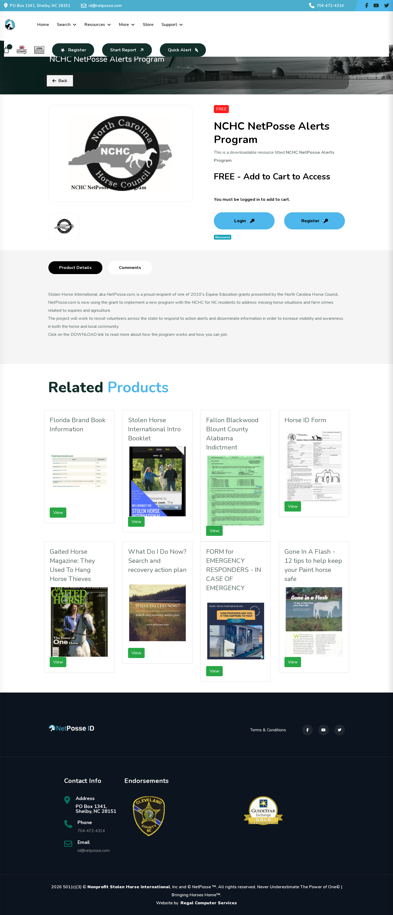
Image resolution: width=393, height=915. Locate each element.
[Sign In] (39, 50)
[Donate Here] (21, 50)
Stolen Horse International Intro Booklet (154, 429)
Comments (130, 268)
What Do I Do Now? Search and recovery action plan (157, 560)
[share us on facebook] (366, 5)
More (124, 25)
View (58, 513)
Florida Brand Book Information (78, 424)
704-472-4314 (330, 5)
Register (77, 50)
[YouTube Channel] (376, 5)
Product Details (75, 268)
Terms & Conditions (268, 730)
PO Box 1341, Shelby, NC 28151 (40, 5)
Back (62, 81)
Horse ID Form (305, 420)
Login (240, 221)
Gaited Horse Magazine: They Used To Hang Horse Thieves (72, 565)
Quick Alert (179, 50)
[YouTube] (323, 730)
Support (169, 25)
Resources (94, 25)
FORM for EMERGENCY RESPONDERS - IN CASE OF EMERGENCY (233, 569)
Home (43, 25)
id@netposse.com (105, 5)
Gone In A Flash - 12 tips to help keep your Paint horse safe (313, 565)
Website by (196, 903)
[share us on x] (386, 5)
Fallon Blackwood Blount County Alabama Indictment (232, 434)
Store (148, 25)
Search (64, 25)
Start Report (123, 50)
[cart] (6, 50)
